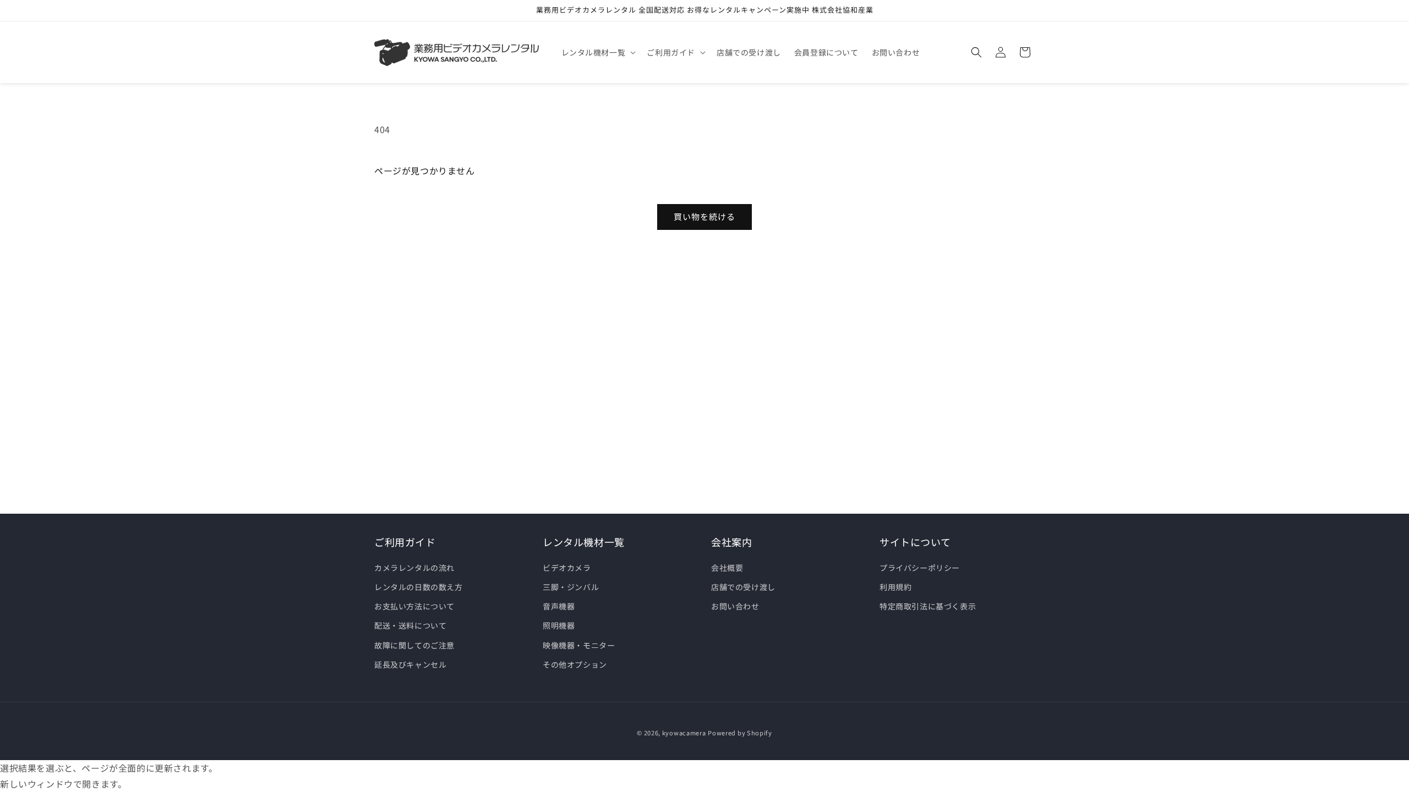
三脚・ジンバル (571, 586)
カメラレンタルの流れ (414, 567)
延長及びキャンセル (410, 664)
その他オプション (575, 664)
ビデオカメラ (567, 567)
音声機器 (559, 606)
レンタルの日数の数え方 (418, 586)
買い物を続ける (704, 216)
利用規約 (895, 586)
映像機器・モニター (579, 645)
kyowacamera (684, 732)
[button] (598, 52)
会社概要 (727, 567)
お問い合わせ (735, 606)
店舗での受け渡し (743, 586)
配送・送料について (410, 625)
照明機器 (559, 625)
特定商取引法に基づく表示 (928, 606)
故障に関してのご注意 (414, 645)
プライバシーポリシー (920, 567)
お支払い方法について (414, 606)
